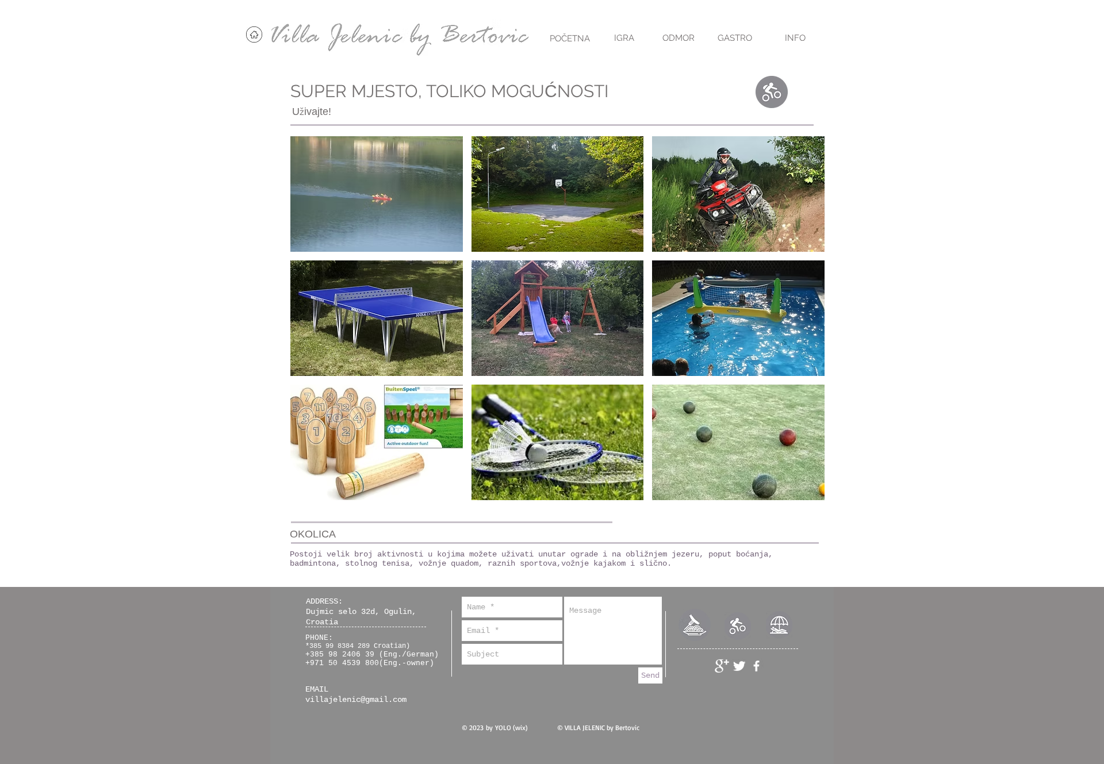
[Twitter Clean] (739, 666)
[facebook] (756, 666)
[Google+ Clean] (722, 666)
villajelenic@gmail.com (356, 699)
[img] (376, 194)
